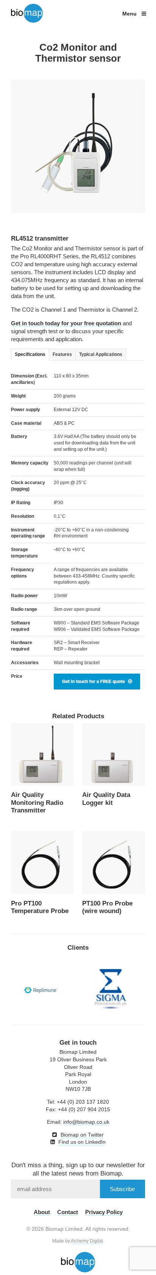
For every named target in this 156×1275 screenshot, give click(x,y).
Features (62, 354)
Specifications (30, 354)
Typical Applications (100, 354)
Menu (130, 14)
